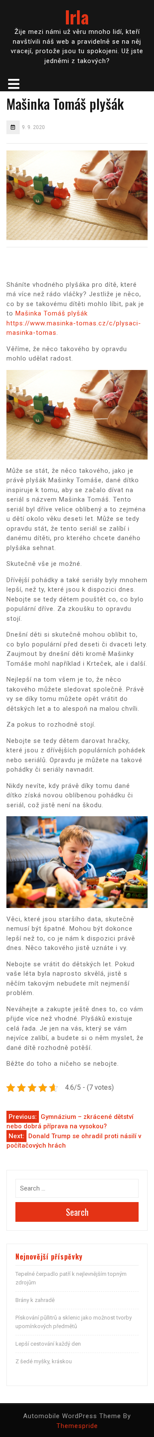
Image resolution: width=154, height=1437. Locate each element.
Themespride (77, 1426)
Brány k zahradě (35, 1300)
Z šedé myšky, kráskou (43, 1361)
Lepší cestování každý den (48, 1344)
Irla (77, 17)
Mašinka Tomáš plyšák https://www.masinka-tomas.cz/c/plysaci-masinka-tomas (73, 323)
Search (77, 1212)
